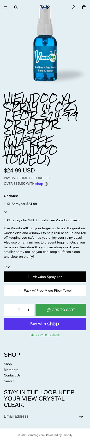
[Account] (73, 7)
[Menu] (5, 7)
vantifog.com (36, 435)
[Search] (16, 7)
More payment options (45, 334)
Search (9, 381)
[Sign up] (81, 416)
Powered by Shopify (59, 435)
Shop (8, 364)
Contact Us (12, 375)
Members (11, 370)
